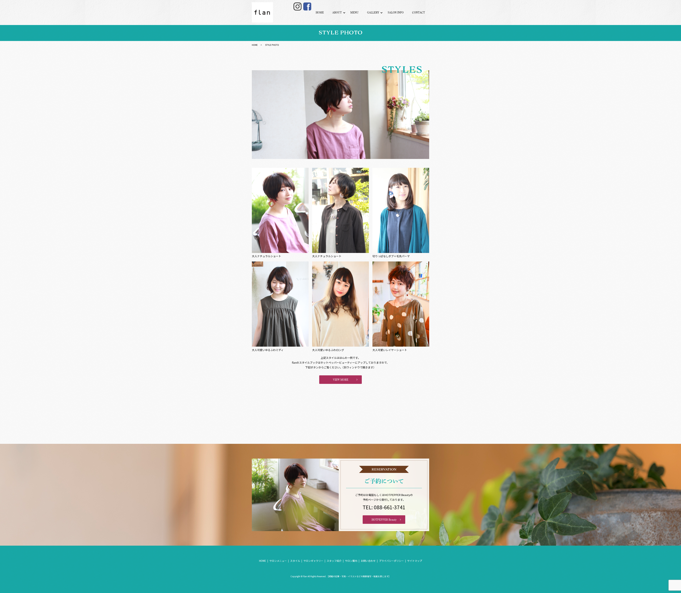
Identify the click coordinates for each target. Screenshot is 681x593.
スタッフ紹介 (334, 560)
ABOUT (337, 12)
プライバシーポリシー (391, 560)
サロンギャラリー (313, 560)
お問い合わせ (368, 560)
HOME (320, 12)
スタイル (295, 560)
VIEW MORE (340, 379)
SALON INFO (396, 12)
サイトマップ (414, 560)
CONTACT (418, 12)
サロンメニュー (278, 560)
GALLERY (373, 12)
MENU (354, 12)
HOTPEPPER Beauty (384, 519)
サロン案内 (351, 560)
